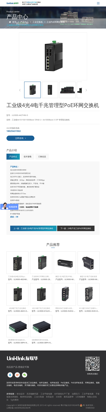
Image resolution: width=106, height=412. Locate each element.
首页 (14, 22)
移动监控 (20, 393)
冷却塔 (59, 396)
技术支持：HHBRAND (90, 406)
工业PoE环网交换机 (56, 22)
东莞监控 (50, 396)
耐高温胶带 (69, 396)
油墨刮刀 (76, 393)
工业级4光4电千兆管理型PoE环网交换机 (25, 25)
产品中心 (24, 22)
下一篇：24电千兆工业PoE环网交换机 (75, 228)
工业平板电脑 (46, 393)
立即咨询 (19, 138)
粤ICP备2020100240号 (70, 405)
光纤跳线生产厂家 (62, 393)
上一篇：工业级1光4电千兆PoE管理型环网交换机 (33, 228)
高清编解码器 (32, 393)
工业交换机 (37, 22)
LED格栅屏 (80, 396)
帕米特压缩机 (26, 396)
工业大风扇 (39, 396)
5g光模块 (15, 399)
